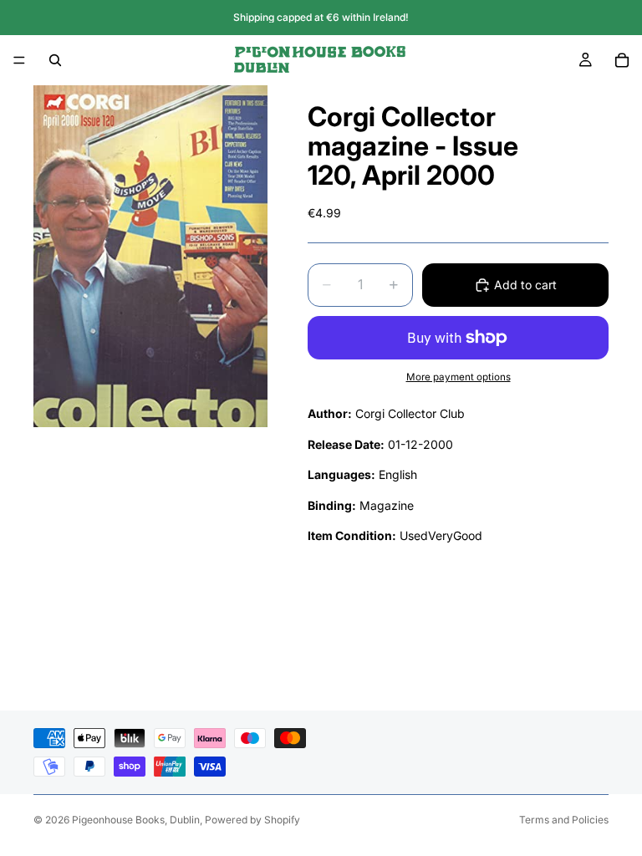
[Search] (55, 60)
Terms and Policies (564, 819)
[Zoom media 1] (150, 256)
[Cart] (622, 60)
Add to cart (525, 285)
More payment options (458, 377)
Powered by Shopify (252, 819)
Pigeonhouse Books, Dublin (136, 819)
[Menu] (19, 60)
